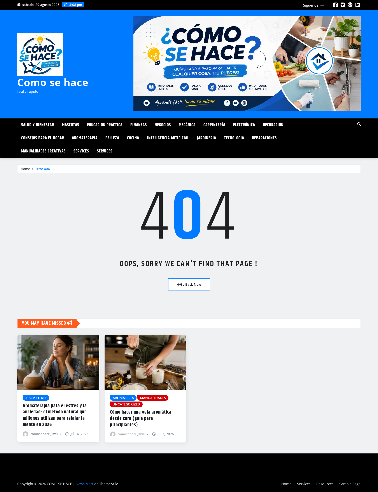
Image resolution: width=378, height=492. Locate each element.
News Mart (84, 483)
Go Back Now (190, 284)
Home (25, 168)
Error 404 (42, 168)
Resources (325, 483)
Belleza (112, 138)
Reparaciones (264, 138)
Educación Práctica (104, 125)
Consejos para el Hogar (42, 138)
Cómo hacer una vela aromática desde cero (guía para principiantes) (141, 418)
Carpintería (214, 125)
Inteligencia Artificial (168, 138)
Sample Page (349, 483)
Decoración (273, 125)
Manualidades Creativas (43, 151)
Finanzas (138, 125)
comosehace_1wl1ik (45, 434)
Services (81, 151)
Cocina (133, 138)
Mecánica (187, 125)
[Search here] (359, 124)
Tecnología (234, 138)
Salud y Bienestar (37, 125)
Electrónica (244, 125)
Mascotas (70, 125)
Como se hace (52, 82)
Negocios (163, 125)
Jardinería (206, 138)
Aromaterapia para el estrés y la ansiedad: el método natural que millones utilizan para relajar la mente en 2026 (55, 415)
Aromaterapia (85, 138)
